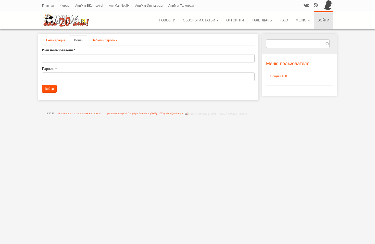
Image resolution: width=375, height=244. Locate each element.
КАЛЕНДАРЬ (262, 20)
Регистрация (55, 40)
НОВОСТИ (167, 20)
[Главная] (67, 20)
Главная (48, 5)
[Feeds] (316, 5)
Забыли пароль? (104, 40)
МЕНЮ (301, 20)
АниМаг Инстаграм (148, 5)
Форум (64, 5)
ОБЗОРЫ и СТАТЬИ (199, 20)
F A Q (284, 20)
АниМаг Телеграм (181, 5)
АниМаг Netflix (119, 5)
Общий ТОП (279, 76)
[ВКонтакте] (306, 5)
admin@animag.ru (176, 113)
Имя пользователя (58, 50)
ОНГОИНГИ (235, 20)
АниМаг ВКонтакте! (89, 5)
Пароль (49, 69)
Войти (323, 20)
